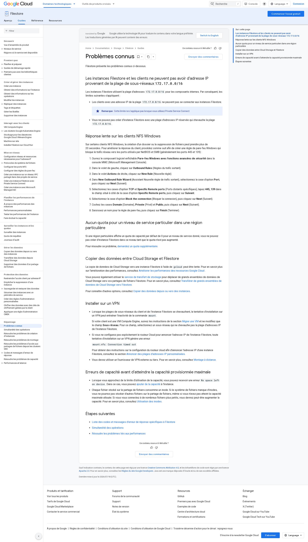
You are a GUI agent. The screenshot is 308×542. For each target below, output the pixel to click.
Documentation (102, 48)
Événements (249, 501)
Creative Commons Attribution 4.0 (163, 467)
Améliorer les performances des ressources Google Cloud (172, 270)
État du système (120, 511)
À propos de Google (57, 528)
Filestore (16, 14)
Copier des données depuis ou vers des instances (161, 291)
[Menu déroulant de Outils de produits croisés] (114, 4)
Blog (245, 496)
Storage (117, 48)
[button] (21, 49)
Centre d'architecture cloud (191, 511)
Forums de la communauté (126, 496)
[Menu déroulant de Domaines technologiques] (75, 4)
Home (88, 48)
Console (253, 3)
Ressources (55, 20)
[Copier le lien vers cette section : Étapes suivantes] (118, 414)
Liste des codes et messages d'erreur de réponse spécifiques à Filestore (133, 422)
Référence (37, 20)
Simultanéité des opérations (108, 427)
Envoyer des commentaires (203, 56)
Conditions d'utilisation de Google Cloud (150, 528)
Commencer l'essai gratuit (285, 13)
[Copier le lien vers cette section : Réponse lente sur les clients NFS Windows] (164, 136)
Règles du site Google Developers (137, 471)
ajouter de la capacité (148, 384)
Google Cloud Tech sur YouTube (259, 517)
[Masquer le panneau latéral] (38, 536)
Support (116, 501)
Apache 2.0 (84, 471)
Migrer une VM (190, 321)
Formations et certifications (191, 517)
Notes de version (120, 506)
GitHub (181, 496)
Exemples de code (187, 506)
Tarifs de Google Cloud (58, 501)
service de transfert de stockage (142, 277)
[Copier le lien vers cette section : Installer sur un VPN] (123, 304)
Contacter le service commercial (63, 511)
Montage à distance (205, 359)
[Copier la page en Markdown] (148, 56)
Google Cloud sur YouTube (256, 511)
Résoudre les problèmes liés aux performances (118, 433)
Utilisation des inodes (149, 401)
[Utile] (215, 48)
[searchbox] (21, 30)
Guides (22, 20)
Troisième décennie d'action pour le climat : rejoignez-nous (203, 528)
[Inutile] (220, 48)
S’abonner (270, 535)
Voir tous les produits (57, 496)
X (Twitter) (248, 506)
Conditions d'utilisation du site (113, 528)
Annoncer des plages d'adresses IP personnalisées (155, 354)
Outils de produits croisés (96, 3)
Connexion (298, 4)
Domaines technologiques (57, 3)
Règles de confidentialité (82, 528)
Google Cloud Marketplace (60, 506)
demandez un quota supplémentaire (137, 246)
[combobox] (225, 4)
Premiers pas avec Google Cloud (194, 501)
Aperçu (8, 20)
